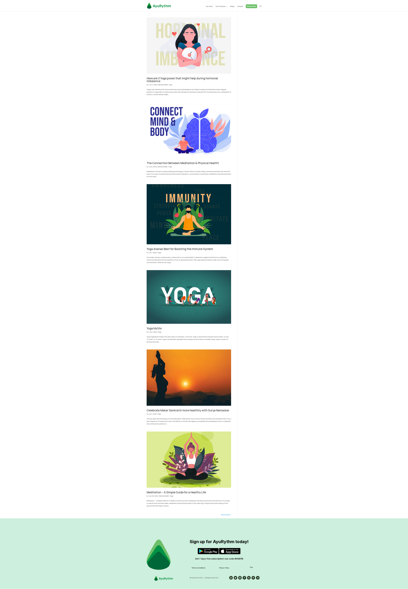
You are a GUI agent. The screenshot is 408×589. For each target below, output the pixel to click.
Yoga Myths (154, 328)
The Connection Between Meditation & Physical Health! (183, 163)
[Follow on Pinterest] (253, 578)
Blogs (232, 6)
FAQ (251, 567)
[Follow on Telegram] (258, 578)
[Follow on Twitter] (235, 578)
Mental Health (163, 85)
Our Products (220, 6)
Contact (240, 6)
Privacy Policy (224, 568)
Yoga (170, 85)
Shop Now (251, 6)
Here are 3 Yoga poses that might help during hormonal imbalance (182, 79)
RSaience (230, 22)
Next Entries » (226, 515)
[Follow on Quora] (249, 578)
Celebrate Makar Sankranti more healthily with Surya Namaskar (188, 410)
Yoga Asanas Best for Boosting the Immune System (180, 249)
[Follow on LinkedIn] (231, 578)
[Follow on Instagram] (240, 578)
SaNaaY (221, 14)
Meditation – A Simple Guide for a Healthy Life (176, 492)
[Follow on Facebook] (244, 578)
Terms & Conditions (198, 568)
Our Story (209, 6)
